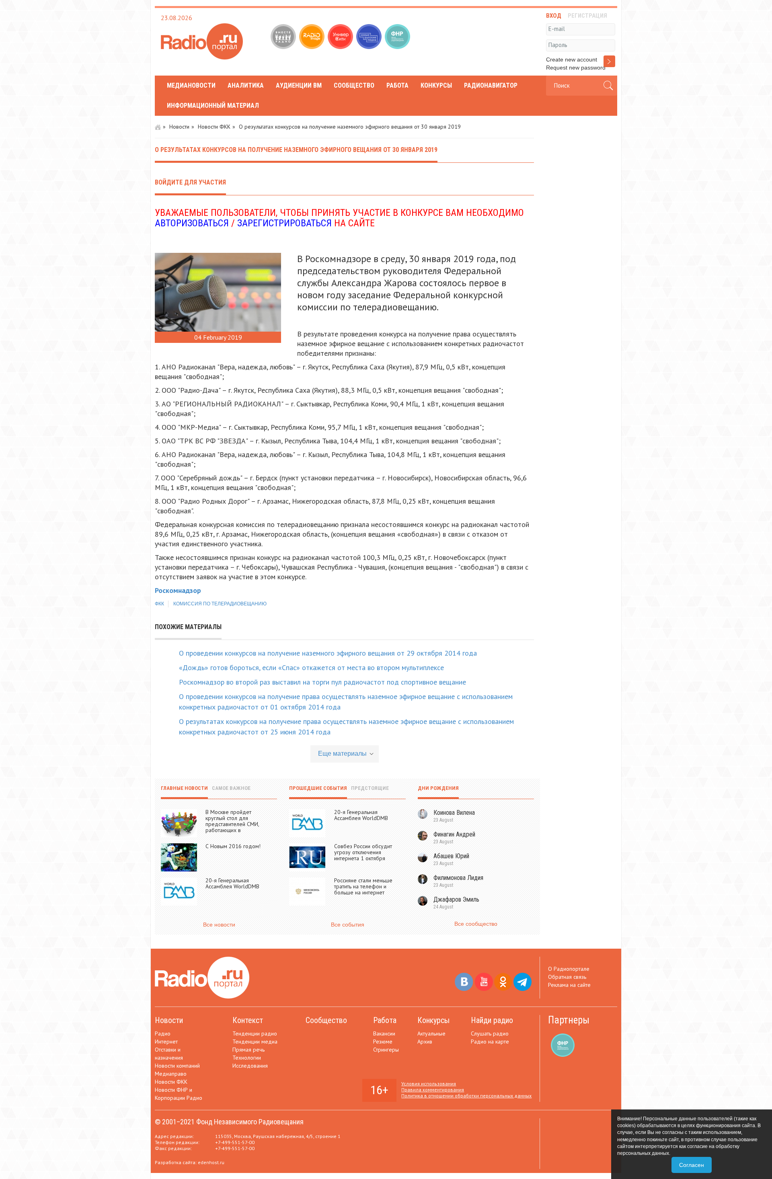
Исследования (250, 1065)
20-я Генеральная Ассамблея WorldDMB (232, 883)
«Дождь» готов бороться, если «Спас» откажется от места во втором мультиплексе (311, 667)
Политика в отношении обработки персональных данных (466, 1096)
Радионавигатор (490, 85)
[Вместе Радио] (284, 37)
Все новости (219, 924)
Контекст (247, 1020)
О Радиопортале (568, 968)
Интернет (166, 1041)
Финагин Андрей (454, 834)
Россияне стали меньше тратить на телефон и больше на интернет (363, 886)
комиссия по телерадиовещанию (220, 604)
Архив (424, 1041)
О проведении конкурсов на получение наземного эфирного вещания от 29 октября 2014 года (328, 653)
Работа (397, 85)
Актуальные (431, 1033)
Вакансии (384, 1033)
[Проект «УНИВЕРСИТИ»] (341, 37)
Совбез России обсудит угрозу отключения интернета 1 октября (363, 852)
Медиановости (191, 85)
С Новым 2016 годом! (233, 846)
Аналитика (246, 85)
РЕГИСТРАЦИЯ (587, 15)
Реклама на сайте (569, 984)
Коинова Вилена (454, 812)
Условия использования (428, 1084)
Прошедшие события (318, 788)
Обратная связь (567, 976)
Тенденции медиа (254, 1041)
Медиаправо (171, 1073)
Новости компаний (177, 1065)
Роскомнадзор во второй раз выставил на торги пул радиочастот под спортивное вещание (322, 682)
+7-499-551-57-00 (235, 1142)
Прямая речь (248, 1049)
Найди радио (492, 1020)
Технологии (246, 1057)
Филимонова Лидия (458, 878)
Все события (347, 924)
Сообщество (354, 85)
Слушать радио (490, 1033)
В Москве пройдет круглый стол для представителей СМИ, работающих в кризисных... (232, 824)
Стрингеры (386, 1049)
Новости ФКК (214, 126)
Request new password (576, 67)
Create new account (571, 59)
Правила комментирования (432, 1090)
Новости (179, 126)
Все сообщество (475, 924)
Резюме (382, 1041)
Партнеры (568, 1020)
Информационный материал (213, 105)
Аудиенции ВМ (299, 85)
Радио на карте (490, 1041)
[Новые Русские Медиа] (369, 37)
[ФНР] (398, 37)
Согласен (691, 1165)
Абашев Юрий (451, 856)
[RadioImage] (312, 37)
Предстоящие (370, 788)
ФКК (159, 604)
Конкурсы (436, 85)
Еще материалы (342, 753)
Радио (162, 1033)
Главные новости (184, 788)
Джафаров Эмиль (456, 899)
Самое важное (231, 788)
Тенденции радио (254, 1033)
